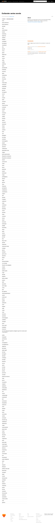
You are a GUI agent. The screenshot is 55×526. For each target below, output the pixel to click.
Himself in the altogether (6, 265)
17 (16, 391)
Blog (19, 515)
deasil (3, 220)
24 (17, 60)
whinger (3, 274)
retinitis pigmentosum (6, 293)
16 (19, 244)
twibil (3, 282)
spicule (3, 48)
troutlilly (3, 109)
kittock (3, 257)
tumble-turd (4, 297)
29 (16, 289)
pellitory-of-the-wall (5, 468)
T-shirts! (11, 520)
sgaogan (3, 235)
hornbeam (4, 112)
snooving (4, 71)
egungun (3, 355)
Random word (21, 1)
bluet (3, 131)
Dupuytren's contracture (6, 157)
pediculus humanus (6, 376)
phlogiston (4, 135)
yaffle (3, 308)
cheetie (3, 267)
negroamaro (4, 438)
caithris (3, 416)
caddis (3, 62)
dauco (3, 167)
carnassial (4, 417)
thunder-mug (4, 419)
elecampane (4, 457)
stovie (3, 229)
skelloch (3, 268)
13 (18, 276)
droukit (3, 159)
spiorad (3, 242)
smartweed (4, 41)
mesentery (4, 485)
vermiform (4, 139)
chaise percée (4, 446)
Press (11, 516)
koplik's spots (4, 270)
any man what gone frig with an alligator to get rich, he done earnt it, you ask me (14, 331)
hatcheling (4, 33)
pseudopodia (4, 67)
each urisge (4, 285)
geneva (3, 182)
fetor (3, 238)
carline (3, 233)
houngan (3, 359)
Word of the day (15, 1)
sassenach (4, 244)
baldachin (4, 494)
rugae (3, 203)
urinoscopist (4, 453)
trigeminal (4, 35)
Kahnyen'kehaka (5, 261)
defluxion (4, 447)
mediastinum (4, 189)
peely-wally (4, 442)
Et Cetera (37, 513)
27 (17, 310)
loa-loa (3, 363)
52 (17, 165)
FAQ (11, 519)
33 (18, 26)
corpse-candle (5, 498)
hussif (3, 431)
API (28, 515)
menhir (3, 393)
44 (18, 206)
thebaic (3, 432)
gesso (3, 52)
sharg (3, 214)
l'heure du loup (5, 105)
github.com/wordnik (30, 516)
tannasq (3, 352)
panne (3, 380)
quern (3, 323)
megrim (3, 152)
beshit (3, 56)
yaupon (3, 171)
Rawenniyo (4, 54)
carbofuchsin (4, 148)
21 (17, 52)
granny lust (4, 253)
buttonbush (4, 173)
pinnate (3, 236)
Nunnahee (4, 348)
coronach (4, 101)
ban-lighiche (4, 291)
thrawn (3, 126)
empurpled (4, 337)
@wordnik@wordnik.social (23, 519)
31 (16, 238)
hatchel (3, 32)
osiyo (3, 184)
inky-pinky (4, 79)
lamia (3, 165)
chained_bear (11, 16)
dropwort (3, 464)
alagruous (4, 346)
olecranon (4, 314)
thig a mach (4, 240)
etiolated (3, 251)
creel (3, 95)
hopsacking (4, 449)
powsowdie (4, 86)
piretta (3, 335)
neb (3, 391)
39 (17, 220)
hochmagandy (5, 141)
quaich (3, 487)
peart (3, 440)
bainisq (3, 436)
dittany (3, 481)
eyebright (4, 479)
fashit (3, 99)
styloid (3, 120)
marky (29, 46)
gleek (3, 73)
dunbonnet (4, 404)
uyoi (3, 133)
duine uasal (4, 325)
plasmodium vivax (5, 150)
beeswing (4, 208)
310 (18, 129)
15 (18, 101)
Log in (29, 43)
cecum (3, 94)
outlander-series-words (41, 46)
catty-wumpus (4, 30)
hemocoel (4, 221)
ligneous (3, 206)
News (20, 513)
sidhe (3, 60)
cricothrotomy (4, 191)
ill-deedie (4, 199)
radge (3, 180)
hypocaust (4, 124)
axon (3, 28)
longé (3, 272)
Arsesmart (4, 186)
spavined (4, 146)
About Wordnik (12, 515)
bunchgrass (4, 43)
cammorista (4, 414)
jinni (3, 455)
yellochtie (4, 315)
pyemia (3, 451)
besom (3, 299)
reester (3, 127)
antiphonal (4, 201)
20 (18, 37)
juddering (4, 63)
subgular (3, 384)
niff (2, 463)
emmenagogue (5, 317)
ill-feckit (3, 97)
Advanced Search (38, 522)
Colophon (11, 518)
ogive (3, 461)
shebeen (3, 37)
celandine (4, 491)
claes (3, 312)
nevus (3, 50)
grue (3, 289)
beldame (3, 276)
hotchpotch (4, 84)
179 (18, 197)
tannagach (4, 353)
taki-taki (3, 369)
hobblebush (4, 421)
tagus (3, 65)
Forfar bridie (4, 82)
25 (18, 408)
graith (3, 231)
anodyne (3, 129)
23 (19, 223)
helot (3, 20)
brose (3, 412)
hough (3, 410)
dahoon (3, 178)
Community (10, 1)
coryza (3, 210)
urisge (3, 425)
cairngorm (4, 472)
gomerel (3, 90)
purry (3, 80)
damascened (4, 478)
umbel (3, 310)
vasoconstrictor (5, 427)
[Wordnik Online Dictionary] (4, 1)
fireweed (3, 39)
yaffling (3, 116)
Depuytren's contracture (6, 156)
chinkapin (4, 321)
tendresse (4, 88)
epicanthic (4, 283)
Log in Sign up (50, 1)
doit (2, 399)
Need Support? (38, 516)
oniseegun (4, 357)
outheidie (4, 319)
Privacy (37, 519)
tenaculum (4, 329)
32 (17, 126)
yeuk (3, 500)
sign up (32, 43)
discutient (4, 434)
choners (3, 77)
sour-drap (4, 137)
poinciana (4, 372)
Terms (37, 518)
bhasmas (4, 361)
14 (17, 48)
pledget (3, 225)
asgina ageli (4, 350)
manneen (4, 122)
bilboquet (4, 466)
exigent (3, 193)
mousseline (4, 382)
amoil (3, 406)
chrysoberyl (4, 45)
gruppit (3, 142)
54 (18, 251)
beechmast (4, 470)
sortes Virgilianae (5, 459)
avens (3, 110)
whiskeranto (4, 423)
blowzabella (4, 402)
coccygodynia (4, 342)
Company (12, 513)
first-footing (4, 227)
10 (17, 304)
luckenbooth (4, 397)
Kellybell (29, 51)
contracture (4, 204)
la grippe (3, 248)
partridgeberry (4, 176)
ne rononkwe (4, 263)
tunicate (3, 367)
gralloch (3, 502)
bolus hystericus (5, 24)
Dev (28, 513)
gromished (4, 144)
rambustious (4, 75)
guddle (3, 300)
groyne (3, 250)
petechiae (4, 169)
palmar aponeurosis (6, 154)
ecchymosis (4, 400)
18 (18, 39)
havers (3, 218)
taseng (3, 103)
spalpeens (4, 385)
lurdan (3, 163)
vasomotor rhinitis (5, 246)
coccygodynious (5, 344)
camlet (3, 295)
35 (17, 73)
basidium (4, 483)
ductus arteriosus (5, 22)
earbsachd (4, 302)
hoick (3, 304)
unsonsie (4, 216)
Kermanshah (4, 493)
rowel (3, 378)
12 (17, 62)
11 (19, 45)
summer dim (4, 161)
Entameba (4, 69)
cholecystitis (4, 387)
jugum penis (4, 429)
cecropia (3, 374)
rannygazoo (4, 92)
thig (2, 47)
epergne (3, 408)
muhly (3, 287)
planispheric (4, 188)
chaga (3, 174)
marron (3, 58)
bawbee (3, 306)
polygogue (4, 327)
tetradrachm (4, 389)
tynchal (3, 489)
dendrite (3, 26)
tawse (3, 474)
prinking (3, 118)
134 (18, 193)
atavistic (3, 197)
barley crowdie (5, 278)
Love (52, 16)
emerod (3, 114)
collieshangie (4, 395)
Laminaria (4, 107)
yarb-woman (4, 338)
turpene (3, 280)
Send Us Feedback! (39, 515)
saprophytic (4, 496)
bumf (3, 340)
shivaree (3, 212)
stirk (3, 195)
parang (3, 370)
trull (2, 259)
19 (18, 139)
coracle (3, 476)
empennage (4, 444)
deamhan (4, 255)
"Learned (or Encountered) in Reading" (34, 21)
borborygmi (4, 223)
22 (19, 400)
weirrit (3, 365)
